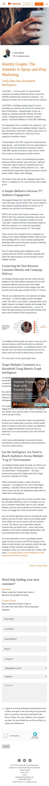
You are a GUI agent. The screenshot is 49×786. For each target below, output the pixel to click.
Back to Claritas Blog (38, 565)
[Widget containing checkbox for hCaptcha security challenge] (21, 735)
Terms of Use (24, 772)
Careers (24, 775)
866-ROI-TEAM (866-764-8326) (15, 595)
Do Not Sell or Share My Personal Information (25, 765)
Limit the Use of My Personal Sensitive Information (24, 767)
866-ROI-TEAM (26, 779)
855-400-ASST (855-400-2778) (14, 607)
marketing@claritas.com (26, 777)
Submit (6, 746)
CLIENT (38, 4)
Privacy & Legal (24, 770)
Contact (27, 4)
